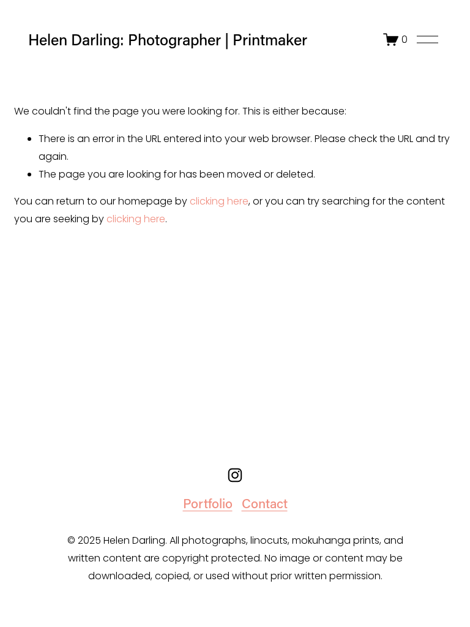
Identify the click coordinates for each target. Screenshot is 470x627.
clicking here (219, 201)
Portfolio (208, 503)
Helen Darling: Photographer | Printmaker (167, 39)
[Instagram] (235, 475)
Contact (265, 503)
